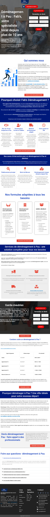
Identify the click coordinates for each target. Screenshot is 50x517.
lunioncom (27, 515)
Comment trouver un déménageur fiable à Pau (13, 468)
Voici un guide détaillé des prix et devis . (8, 348)
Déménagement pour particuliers (7, 209)
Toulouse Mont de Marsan (20, 163)
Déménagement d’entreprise (23, 209)
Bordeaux (12, 163)
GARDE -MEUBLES (41, 209)
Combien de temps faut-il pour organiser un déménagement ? (16, 474)
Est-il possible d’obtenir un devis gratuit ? (12, 480)
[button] (23, 6)
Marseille (5, 163)
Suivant (38, 29)
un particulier (29, 84)
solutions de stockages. (33, 81)
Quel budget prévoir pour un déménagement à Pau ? (14, 471)
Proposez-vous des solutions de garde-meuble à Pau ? (15, 477)
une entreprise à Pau (39, 84)
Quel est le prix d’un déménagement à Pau (12, 458)
